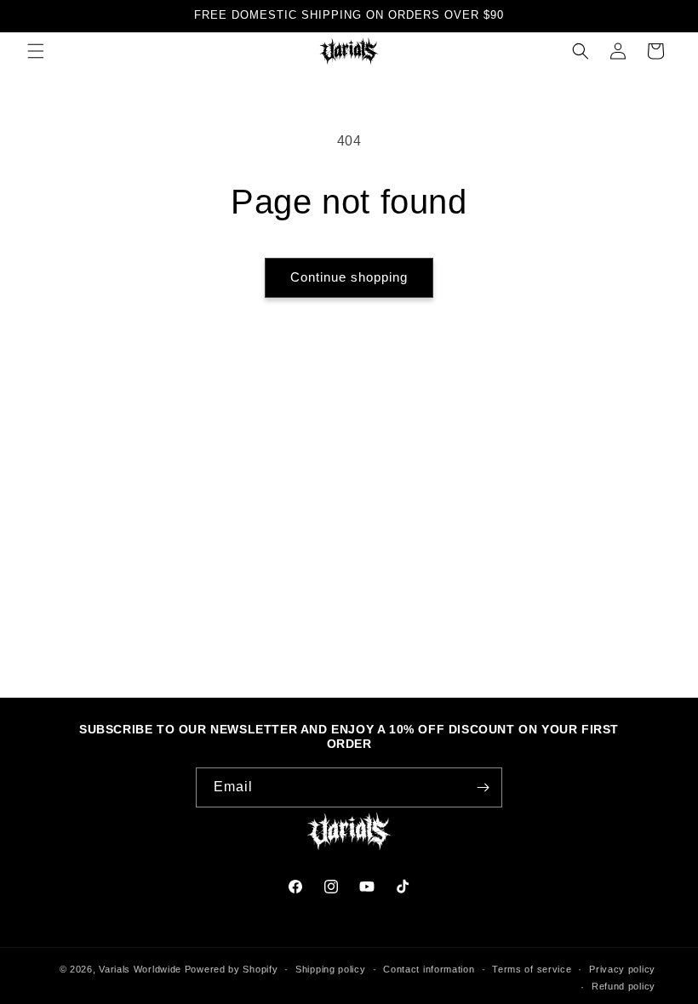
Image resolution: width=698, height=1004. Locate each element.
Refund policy (623, 986)
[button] (35, 51)
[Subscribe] (482, 787)
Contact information (428, 969)
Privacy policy (622, 969)
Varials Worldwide (140, 969)
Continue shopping (349, 277)
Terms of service (531, 969)
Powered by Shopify (231, 969)
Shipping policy (330, 969)
